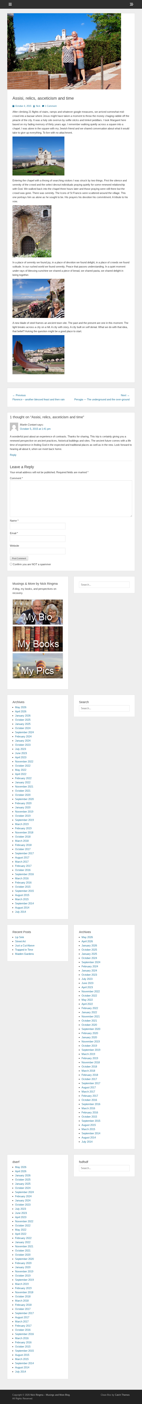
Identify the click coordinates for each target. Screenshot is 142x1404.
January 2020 (22, 807)
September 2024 (24, 732)
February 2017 (23, 865)
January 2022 (22, 782)
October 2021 (22, 790)
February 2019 (23, 828)
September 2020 (24, 799)
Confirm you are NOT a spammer (31, 564)
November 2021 (24, 786)
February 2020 (23, 803)
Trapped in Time (24, 949)
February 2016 (23, 882)
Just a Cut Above (24, 945)
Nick (38, 106)
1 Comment (51, 106)
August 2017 (22, 857)
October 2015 (22, 886)
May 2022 (20, 769)
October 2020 (22, 794)
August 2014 (22, 907)
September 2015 (24, 890)
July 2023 (20, 748)
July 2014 (20, 911)
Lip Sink (19, 937)
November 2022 (24, 761)
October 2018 (22, 836)
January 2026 (22, 715)
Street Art (20, 941)
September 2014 (24, 903)
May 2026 (20, 707)
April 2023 (20, 757)
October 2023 (22, 744)
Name (14, 520)
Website (14, 545)
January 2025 (22, 723)
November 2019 (24, 811)
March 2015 (22, 899)
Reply (13, 454)
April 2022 (20, 774)
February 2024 (23, 736)
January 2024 (22, 740)
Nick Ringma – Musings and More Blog (50, 1395)
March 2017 (22, 861)
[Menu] (10, 4)
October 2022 (22, 765)
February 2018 (23, 844)
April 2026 (20, 711)
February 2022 (23, 778)
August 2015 (22, 895)
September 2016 (24, 874)
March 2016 (22, 878)
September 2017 (24, 853)
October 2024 (22, 728)
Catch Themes (122, 1395)
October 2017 (22, 849)
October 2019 (22, 815)
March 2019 (22, 824)
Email (14, 533)
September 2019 (24, 819)
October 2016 (22, 870)
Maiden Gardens (24, 953)
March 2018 (22, 840)
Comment (16, 478)
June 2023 (21, 753)
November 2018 (24, 832)
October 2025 (22, 719)
